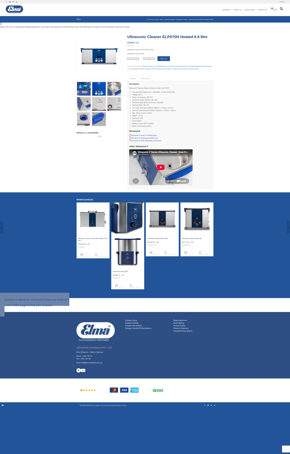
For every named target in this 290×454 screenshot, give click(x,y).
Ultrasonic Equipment (181, 328)
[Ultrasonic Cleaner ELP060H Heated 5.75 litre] (2, 227)
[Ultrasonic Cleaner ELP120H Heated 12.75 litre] (288, 227)
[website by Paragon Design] (3, 405)
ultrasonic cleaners (193, 69)
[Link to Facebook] (6, 1)
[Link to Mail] (13, 1)
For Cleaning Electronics (160, 66)
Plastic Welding (178, 323)
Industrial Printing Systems (182, 331)
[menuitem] (281, 1)
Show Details (101, 256)
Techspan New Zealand (133, 325)
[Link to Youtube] (9, 1)
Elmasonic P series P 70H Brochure (144, 135)
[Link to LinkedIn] (16, 1)
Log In (282, 2)
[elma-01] (22, 10)
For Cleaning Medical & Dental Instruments (200, 66)
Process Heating (179, 325)
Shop (78, 19)
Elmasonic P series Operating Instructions (146, 140)
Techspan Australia (132, 323)
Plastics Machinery (180, 320)
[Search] (281, 10)
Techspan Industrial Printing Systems (138, 328)
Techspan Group (131, 320)
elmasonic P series (150, 69)
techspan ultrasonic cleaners (180, 69)
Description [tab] (133, 78)
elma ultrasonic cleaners (137, 69)
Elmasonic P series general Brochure (144, 138)
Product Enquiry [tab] (145, 78)
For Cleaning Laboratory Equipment (178, 66)
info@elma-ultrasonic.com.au (91, 362)
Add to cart (163, 59)
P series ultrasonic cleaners (163, 69)
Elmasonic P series (148, 66)
